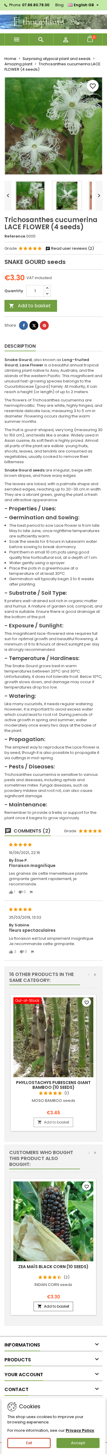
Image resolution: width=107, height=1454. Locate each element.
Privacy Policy (80, 1430)
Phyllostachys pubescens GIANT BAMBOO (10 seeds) (53, 1085)
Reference (14, 236)
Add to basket (30, 305)
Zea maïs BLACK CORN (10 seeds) (53, 1267)
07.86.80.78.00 (35, 4)
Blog (59, 4)
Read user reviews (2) (72, 248)
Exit (29, 1443)
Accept (78, 1443)
